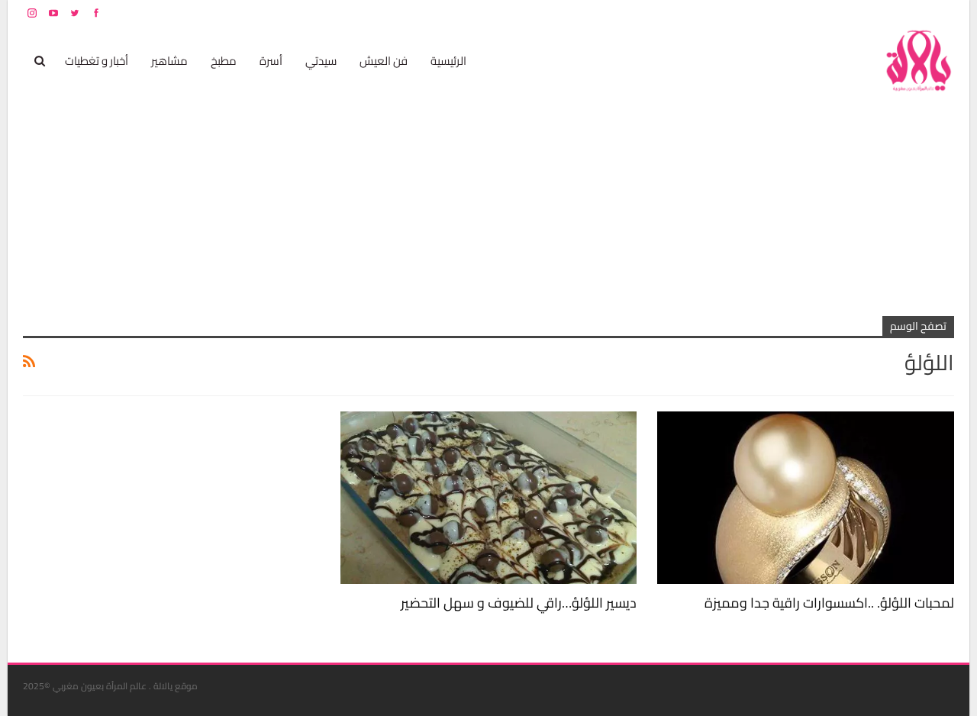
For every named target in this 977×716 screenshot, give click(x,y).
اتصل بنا (856, 12)
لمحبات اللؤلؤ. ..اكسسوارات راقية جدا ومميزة (829, 602)
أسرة (271, 61)
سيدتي (321, 61)
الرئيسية (448, 61)
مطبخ (224, 61)
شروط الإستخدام (807, 12)
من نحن (942, 12)
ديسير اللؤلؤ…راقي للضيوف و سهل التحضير (519, 602)
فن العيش (384, 61)
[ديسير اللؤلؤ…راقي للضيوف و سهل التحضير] (488, 497)
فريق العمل (900, 12)
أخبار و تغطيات (96, 61)
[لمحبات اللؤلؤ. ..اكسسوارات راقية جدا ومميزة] (805, 497)
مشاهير (169, 61)
